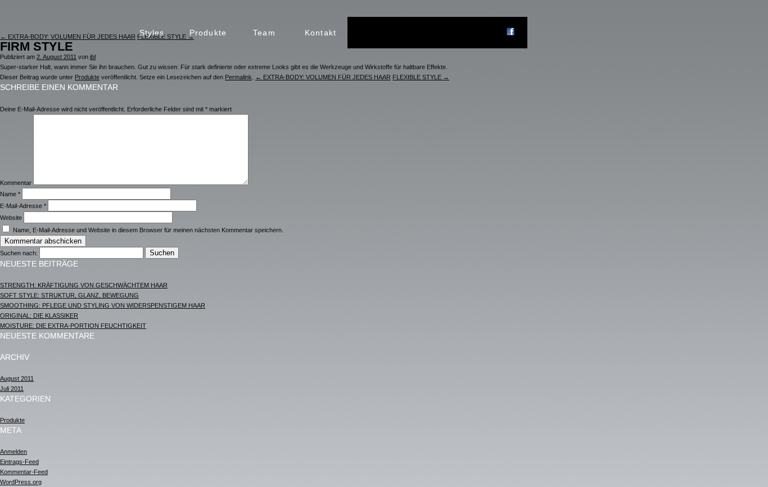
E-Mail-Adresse (23, 205)
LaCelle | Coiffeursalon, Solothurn (68, 32)
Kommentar (15, 182)
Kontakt (320, 32)
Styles (152, 32)
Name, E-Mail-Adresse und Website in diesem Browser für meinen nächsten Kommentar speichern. (148, 230)
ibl (93, 56)
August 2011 (17, 378)
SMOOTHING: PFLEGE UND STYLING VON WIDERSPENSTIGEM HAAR (102, 305)
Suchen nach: (19, 253)
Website (11, 217)
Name (10, 194)
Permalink (238, 77)
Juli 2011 (12, 388)
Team (264, 32)
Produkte (208, 32)
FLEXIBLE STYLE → (420, 77)
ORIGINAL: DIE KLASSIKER (39, 315)
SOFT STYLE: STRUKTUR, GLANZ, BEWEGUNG (69, 295)
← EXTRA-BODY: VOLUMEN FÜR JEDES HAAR (323, 77)
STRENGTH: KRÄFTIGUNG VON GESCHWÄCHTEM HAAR (84, 285)
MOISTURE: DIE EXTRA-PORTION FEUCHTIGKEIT (73, 325)
